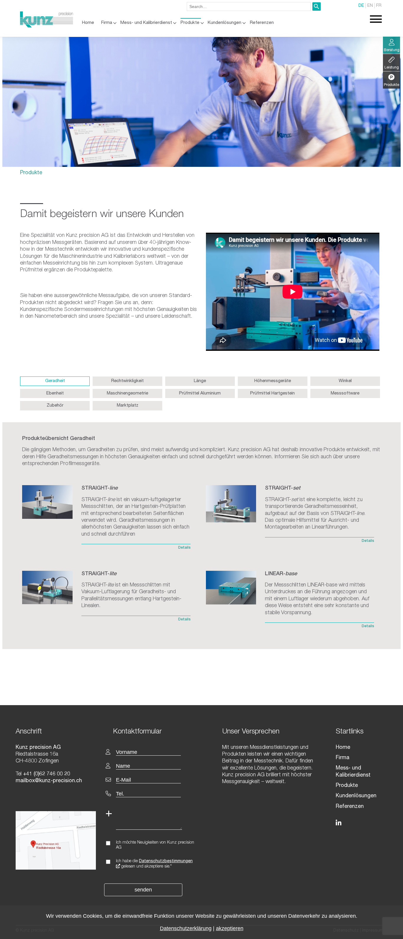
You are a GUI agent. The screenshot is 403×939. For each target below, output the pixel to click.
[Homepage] (46, 26)
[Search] (316, 6)
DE (361, 6)
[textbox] (155, 731)
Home (88, 23)
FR (378, 6)
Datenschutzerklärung (186, 928)
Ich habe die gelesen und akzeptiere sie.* (154, 864)
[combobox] (249, 6)
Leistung (391, 68)
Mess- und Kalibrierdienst (146, 23)
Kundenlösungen (224, 23)
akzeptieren (229, 928)
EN (370, 6)
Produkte (190, 23)
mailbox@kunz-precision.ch (49, 781)
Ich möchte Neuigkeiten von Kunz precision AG (155, 845)
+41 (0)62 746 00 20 (46, 774)
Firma (106, 23)
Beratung (391, 50)
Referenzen (262, 23)
